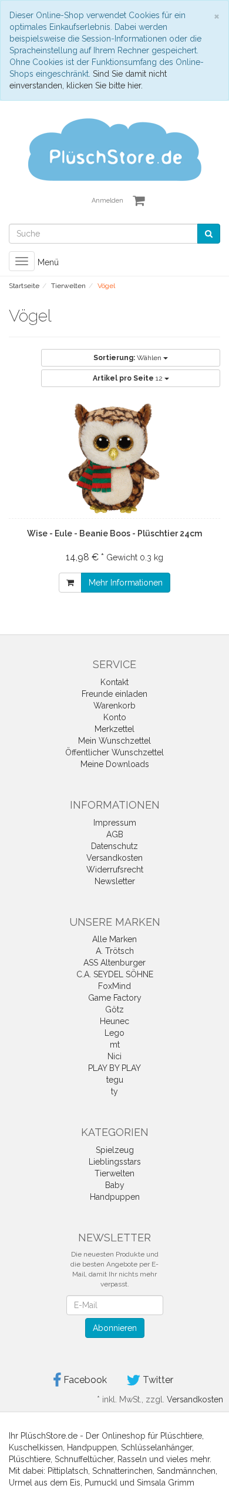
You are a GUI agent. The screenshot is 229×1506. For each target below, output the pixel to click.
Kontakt (114, 682)
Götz (114, 1009)
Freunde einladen (114, 694)
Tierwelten (114, 1173)
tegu (114, 1079)
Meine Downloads (114, 764)
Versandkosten (114, 857)
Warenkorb (114, 705)
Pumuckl (101, 1482)
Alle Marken (114, 939)
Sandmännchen (186, 1471)
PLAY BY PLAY (114, 1068)
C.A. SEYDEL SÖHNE (114, 974)
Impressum (114, 822)
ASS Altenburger (114, 962)
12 (128, 378)
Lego (114, 1033)
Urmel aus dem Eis (44, 1482)
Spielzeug (115, 1150)
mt (115, 1044)
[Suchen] (208, 234)
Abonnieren (115, 1328)
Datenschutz (114, 846)
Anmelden (107, 200)
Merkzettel (114, 729)
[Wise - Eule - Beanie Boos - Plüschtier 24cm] (114, 458)
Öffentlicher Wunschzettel (114, 752)
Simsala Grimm (165, 1482)
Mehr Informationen (126, 582)
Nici (114, 1056)
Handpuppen (115, 1197)
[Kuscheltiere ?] (114, 148)
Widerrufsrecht (114, 869)
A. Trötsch (115, 951)
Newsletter (115, 881)
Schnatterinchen (122, 1471)
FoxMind (114, 986)
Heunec (114, 1021)
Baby (114, 1185)
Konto (114, 717)
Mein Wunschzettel (114, 740)
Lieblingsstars (115, 1161)
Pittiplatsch (68, 1471)
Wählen (128, 358)
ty (114, 1091)
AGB (114, 834)
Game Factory (115, 997)
